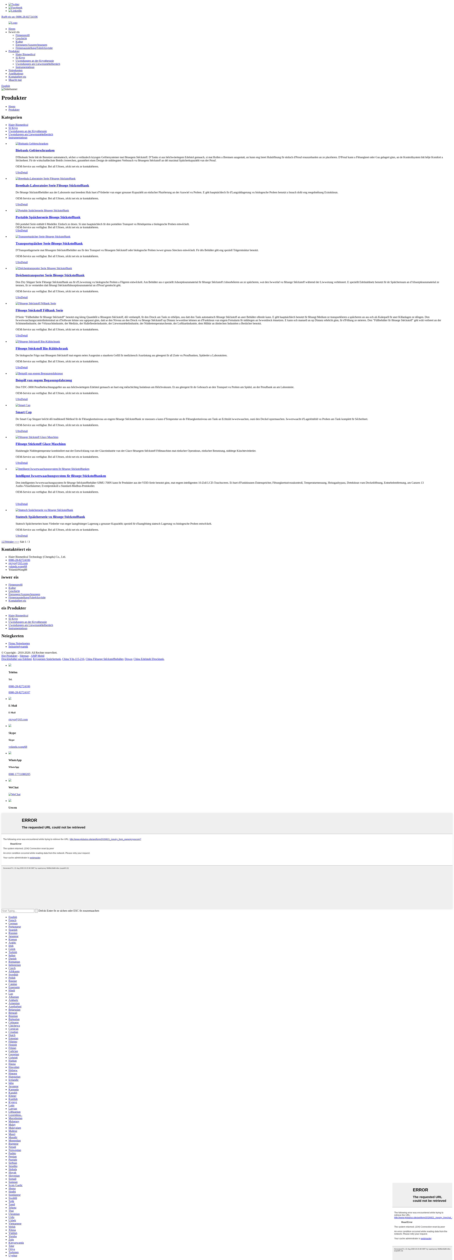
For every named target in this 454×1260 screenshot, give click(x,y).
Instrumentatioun (25, 67)
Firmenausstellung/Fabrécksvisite (34, 47)
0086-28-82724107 (19, 692)
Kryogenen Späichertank (47, 659)
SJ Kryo (20, 57)
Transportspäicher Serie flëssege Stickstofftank (49, 243)
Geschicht (21, 38)
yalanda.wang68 (18, 566)
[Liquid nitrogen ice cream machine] (37, 437)
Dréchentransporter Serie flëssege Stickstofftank (50, 275)
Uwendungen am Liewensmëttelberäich (38, 63)
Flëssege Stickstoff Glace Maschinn (41, 444)
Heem (12, 28)
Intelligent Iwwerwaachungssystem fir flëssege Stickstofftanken (61, 476)
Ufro (18, 172)
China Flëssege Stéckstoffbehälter (104, 659)
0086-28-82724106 (19, 560)
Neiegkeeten (16, 70)
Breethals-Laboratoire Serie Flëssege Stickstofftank (52, 185)
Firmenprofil (23, 35)
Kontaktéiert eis (17, 76)
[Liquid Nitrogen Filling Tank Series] (36, 303)
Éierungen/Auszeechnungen (31, 44)
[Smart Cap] (23, 405)
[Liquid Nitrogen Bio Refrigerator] (38, 341)
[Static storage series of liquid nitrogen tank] (44, 510)
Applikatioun (16, 73)
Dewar (128, 659)
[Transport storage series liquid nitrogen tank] (43, 236)
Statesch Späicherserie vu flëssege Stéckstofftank (50, 517)
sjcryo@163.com (18, 563)
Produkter (14, 51)
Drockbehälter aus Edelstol (16, 659)
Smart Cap (24, 412)
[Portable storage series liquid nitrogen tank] (42, 210)
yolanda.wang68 (18, 746)
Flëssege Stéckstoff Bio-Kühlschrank (42, 348)
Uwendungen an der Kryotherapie (35, 60)
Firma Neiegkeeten (19, 643)
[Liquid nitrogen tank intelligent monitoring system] (52, 468)
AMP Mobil (37, 655)
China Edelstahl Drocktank (149, 659)
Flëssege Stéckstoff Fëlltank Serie (39, 310)
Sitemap (24, 655)
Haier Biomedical (25, 54)
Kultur (19, 41)
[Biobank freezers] (32, 143)
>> (17, 541)
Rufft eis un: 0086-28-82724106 (19, 16)
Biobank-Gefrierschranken (35, 150)
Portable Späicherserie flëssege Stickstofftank (48, 217)
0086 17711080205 (19, 774)
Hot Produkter (9, 655)
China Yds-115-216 (73, 659)
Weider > (11, 541)
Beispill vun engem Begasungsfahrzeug (44, 380)
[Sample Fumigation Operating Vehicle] (39, 373)
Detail (24, 172)
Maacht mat (15, 79)
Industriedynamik (18, 646)
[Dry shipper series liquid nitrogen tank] (44, 268)
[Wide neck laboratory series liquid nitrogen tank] (46, 178)
